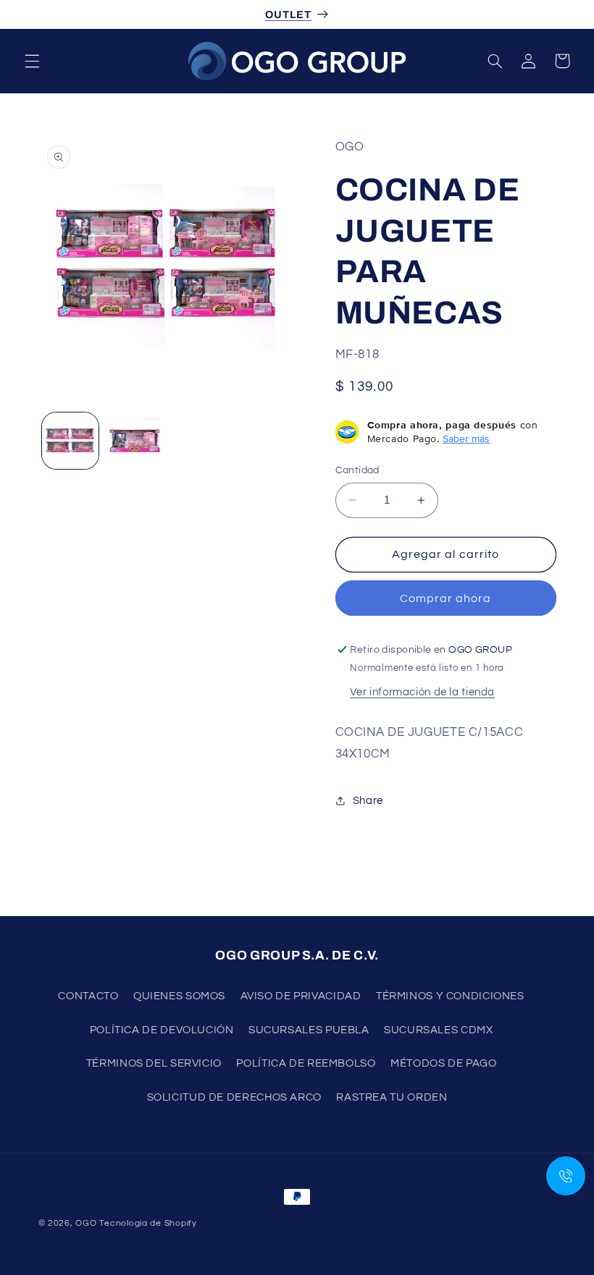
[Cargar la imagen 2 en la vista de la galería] (134, 440)
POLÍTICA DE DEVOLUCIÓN (162, 1030)
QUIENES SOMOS (179, 996)
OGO (85, 1223)
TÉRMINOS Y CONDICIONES (450, 996)
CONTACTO (88, 996)
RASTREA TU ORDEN (391, 1097)
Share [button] (368, 800)
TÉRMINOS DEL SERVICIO (154, 1063)
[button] (32, 60)
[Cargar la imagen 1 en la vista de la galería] (70, 440)
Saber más (466, 438)
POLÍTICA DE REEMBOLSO (305, 1063)
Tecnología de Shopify (147, 1223)
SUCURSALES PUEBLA (308, 1030)
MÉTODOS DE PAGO (443, 1063)
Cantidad (357, 470)
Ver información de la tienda (422, 692)
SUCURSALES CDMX (438, 1030)
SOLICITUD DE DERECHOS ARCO (234, 1097)
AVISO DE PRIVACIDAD (300, 996)
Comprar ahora (446, 598)
